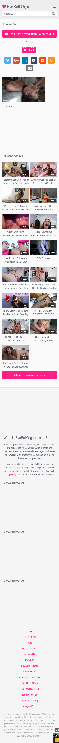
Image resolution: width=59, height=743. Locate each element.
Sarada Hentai (30, 671)
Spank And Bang (29, 700)
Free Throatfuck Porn (30, 688)
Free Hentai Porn (29, 683)
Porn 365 (29, 660)
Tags (29, 642)
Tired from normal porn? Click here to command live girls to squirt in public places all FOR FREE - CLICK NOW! (30, 35)
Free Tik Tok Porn (29, 694)
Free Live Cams (29, 648)
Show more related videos (29, 375)
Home (30, 631)
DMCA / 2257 (29, 637)
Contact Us (29, 654)
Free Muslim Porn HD (29, 677)
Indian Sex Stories (29, 665)
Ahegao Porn (29, 706)
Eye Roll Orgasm (20, 7)
